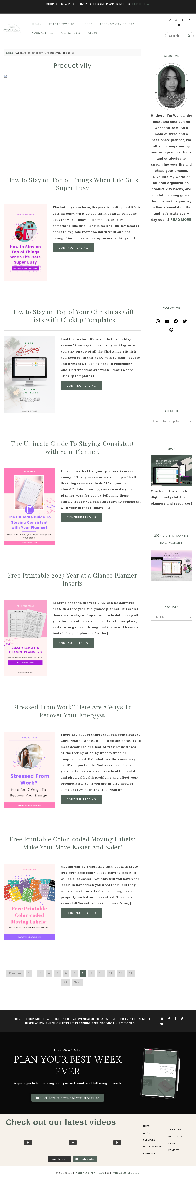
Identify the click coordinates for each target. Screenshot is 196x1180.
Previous (15, 973)
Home (9, 52)
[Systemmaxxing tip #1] (28, 1154)
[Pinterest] (171, 328)
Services (149, 1139)
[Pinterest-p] (176, 20)
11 (110, 973)
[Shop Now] (171, 470)
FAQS (171, 1143)
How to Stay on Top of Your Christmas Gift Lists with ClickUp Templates (72, 315)
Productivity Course (117, 24)
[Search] (189, 36)
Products (175, 1136)
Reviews (174, 1150)
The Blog (174, 1129)
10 (101, 973)
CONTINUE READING (73, 247)
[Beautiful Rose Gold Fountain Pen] (72, 1154)
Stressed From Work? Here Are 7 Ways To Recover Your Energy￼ (72, 711)
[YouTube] (167, 320)
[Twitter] (185, 320)
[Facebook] (176, 320)
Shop (88, 24)
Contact (149, 1153)
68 (65, 982)
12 (120, 973)
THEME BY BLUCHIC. (126, 1173)
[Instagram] (169, 20)
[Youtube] (179, 25)
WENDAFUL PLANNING (89, 1173)
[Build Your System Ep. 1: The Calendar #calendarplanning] (117, 1154)
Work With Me (42, 32)
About (93, 32)
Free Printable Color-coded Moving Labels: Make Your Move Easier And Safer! (73, 843)
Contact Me (70, 32)
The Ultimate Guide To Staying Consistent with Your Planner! (72, 447)
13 (130, 973)
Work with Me (153, 1146)
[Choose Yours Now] (171, 580)
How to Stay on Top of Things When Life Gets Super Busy (72, 184)
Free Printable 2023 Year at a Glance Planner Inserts (72, 579)
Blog (35, 24)
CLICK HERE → (140, 4)
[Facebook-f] (182, 20)
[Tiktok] (188, 20)
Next (77, 982)
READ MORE (181, 220)
